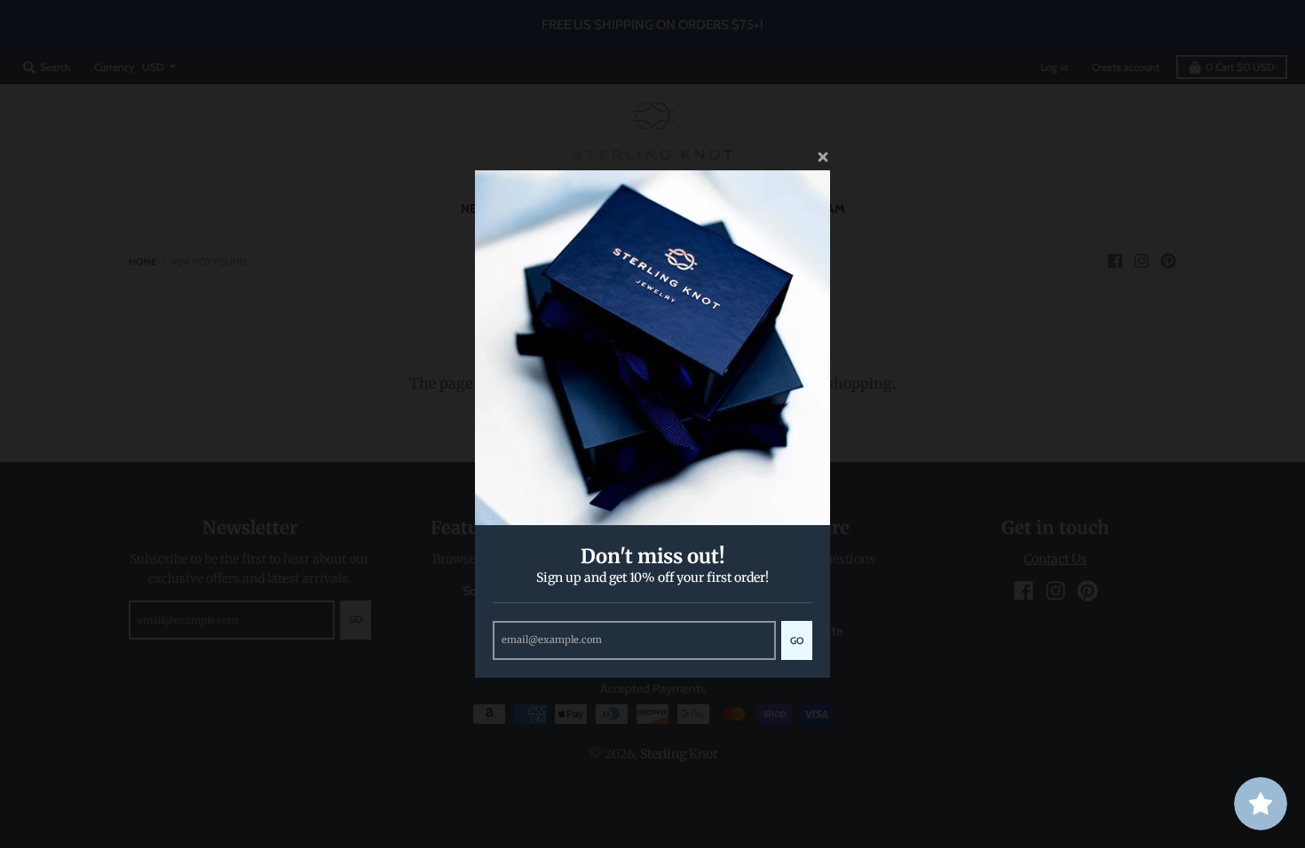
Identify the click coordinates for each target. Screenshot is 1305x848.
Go (796, 640)
